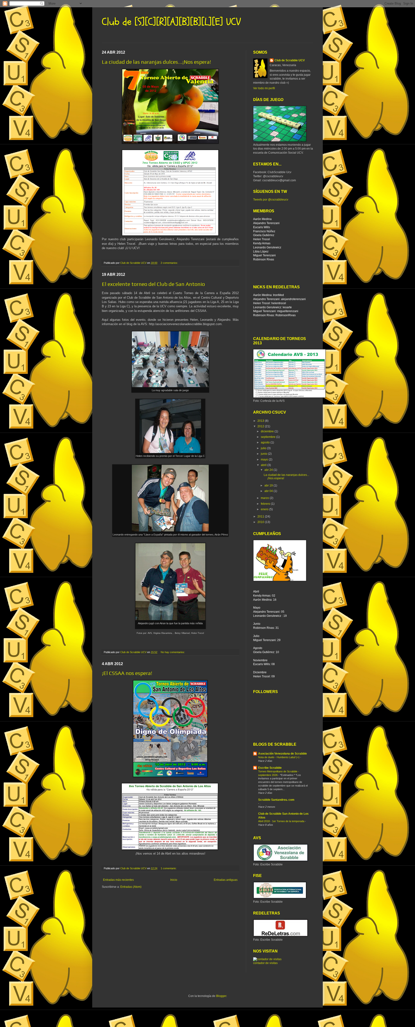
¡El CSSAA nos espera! (127, 673)
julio (264, 448)
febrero (266, 503)
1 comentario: (169, 868)
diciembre (268, 431)
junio (264, 453)
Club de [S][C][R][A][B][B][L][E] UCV (171, 22)
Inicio (173, 880)
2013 (261, 420)
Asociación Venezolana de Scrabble (282, 753)
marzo (265, 498)
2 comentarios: (170, 262)
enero (265, 509)
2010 (261, 522)
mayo (265, 459)
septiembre (268, 437)
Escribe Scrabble (270, 767)
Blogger (221, 996)
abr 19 (269, 485)
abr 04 (269, 491)
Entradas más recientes (118, 880)
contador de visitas (265, 963)
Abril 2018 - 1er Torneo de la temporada (281, 821)
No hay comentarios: (173, 652)
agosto (265, 442)
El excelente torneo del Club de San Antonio (153, 284)
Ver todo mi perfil (264, 88)
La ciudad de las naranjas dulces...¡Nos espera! (156, 62)
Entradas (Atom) (130, 886)
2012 (261, 426)
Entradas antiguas (226, 880)
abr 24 (269, 470)
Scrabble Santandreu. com (276, 799)
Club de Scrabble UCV (290, 60)
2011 (261, 516)
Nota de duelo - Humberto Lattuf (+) (279, 757)
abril (264, 465)
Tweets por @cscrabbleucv (270, 199)
